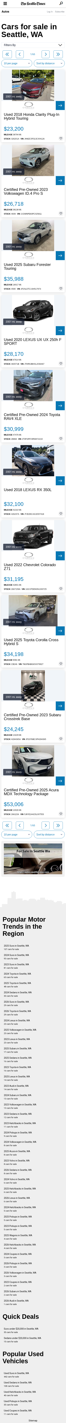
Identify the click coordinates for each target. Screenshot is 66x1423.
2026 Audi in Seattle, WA (16, 1302)
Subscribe (59, 11)
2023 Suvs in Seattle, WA (16, 966)
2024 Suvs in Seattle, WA (16, 957)
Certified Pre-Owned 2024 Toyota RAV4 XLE (32, 417)
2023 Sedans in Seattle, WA (18, 1116)
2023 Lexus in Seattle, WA (17, 1041)
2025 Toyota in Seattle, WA (17, 985)
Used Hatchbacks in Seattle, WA (20, 1394)
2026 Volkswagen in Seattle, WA (20, 1274)
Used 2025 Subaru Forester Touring (27, 266)
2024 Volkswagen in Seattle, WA (20, 1144)
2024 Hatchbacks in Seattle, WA (20, 1209)
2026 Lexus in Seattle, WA (17, 1200)
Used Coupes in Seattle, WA (18, 1412)
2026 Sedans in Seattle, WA (18, 1172)
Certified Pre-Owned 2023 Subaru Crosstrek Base (32, 717)
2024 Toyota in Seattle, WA (17, 975)
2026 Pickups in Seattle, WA (18, 1265)
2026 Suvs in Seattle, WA (16, 1003)
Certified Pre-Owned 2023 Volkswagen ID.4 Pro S (26, 191)
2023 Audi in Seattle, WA (16, 1088)
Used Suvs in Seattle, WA (16, 1375)
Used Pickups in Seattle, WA (18, 1403)
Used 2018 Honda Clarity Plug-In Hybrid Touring (31, 116)
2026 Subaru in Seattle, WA (17, 1293)
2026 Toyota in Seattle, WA (17, 1013)
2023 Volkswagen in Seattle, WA (20, 1106)
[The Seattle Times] (33, 4)
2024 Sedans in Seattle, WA (18, 994)
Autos (5, 11)
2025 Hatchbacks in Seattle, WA (20, 1190)
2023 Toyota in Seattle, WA (17, 1069)
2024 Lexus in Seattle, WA (17, 1022)
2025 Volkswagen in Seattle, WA (20, 1032)
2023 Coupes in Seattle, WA (18, 1284)
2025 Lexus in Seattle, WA (17, 1078)
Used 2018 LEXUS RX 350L (28, 490)
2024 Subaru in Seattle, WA (17, 1097)
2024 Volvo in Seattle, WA (17, 1181)
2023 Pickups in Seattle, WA (18, 1228)
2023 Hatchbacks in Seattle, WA (20, 1125)
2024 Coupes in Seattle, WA (18, 1256)
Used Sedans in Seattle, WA (18, 1384)
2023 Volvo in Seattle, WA (17, 1162)
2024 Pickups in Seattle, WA (18, 1134)
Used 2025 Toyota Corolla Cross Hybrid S (31, 642)
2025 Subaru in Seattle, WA (17, 1050)
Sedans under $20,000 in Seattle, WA (22, 1340)
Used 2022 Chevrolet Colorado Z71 (30, 567)
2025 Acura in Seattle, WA (17, 1153)
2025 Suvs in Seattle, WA (16, 947)
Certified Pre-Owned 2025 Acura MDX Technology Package (31, 792)
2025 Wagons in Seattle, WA (18, 1237)
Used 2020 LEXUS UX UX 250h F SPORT (33, 341)
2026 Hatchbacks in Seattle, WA (20, 1246)
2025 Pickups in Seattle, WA (18, 1218)
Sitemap (33, 1420)
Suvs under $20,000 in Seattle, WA (21, 1330)
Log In (50, 11)
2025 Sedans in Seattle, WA (18, 1060)
